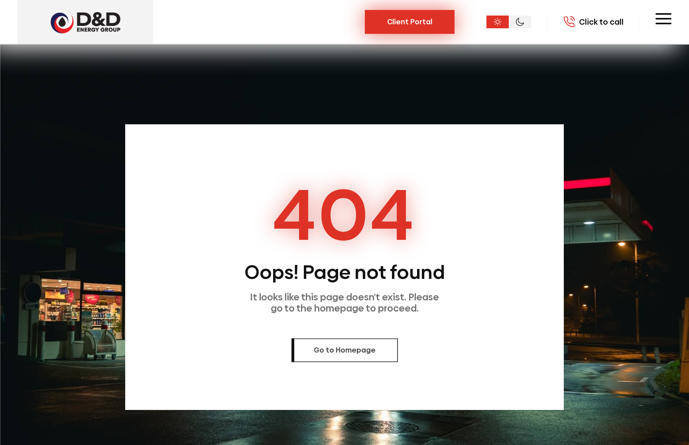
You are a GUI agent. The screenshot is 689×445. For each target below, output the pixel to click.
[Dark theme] (520, 22)
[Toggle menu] (663, 19)
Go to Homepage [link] (345, 350)
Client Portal (409, 22)
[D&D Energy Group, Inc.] (85, 22)
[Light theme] (497, 22)
